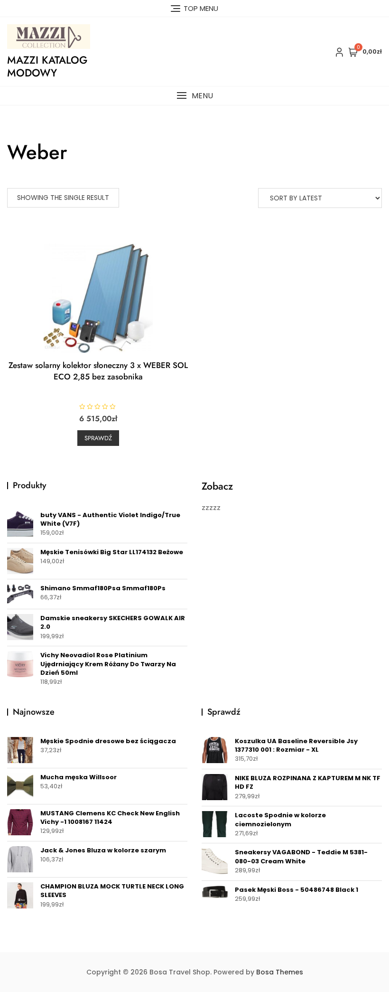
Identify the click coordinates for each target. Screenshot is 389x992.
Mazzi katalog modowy (47, 66)
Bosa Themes (279, 972)
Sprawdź (98, 438)
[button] (194, 95)
